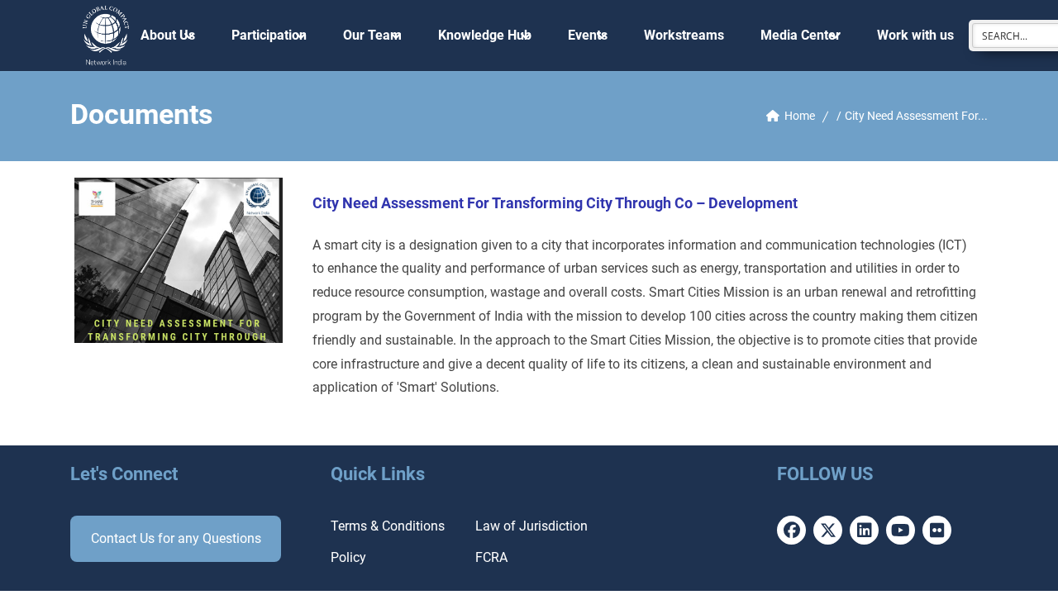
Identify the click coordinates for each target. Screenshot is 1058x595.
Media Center (800, 35)
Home (799, 115)
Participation (269, 35)
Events (588, 35)
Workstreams (684, 35)
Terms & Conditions (388, 526)
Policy (348, 557)
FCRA (491, 557)
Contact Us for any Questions (176, 538)
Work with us (915, 35)
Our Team (372, 35)
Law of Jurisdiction (531, 526)
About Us (168, 35)
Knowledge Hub (484, 35)
